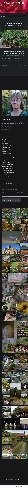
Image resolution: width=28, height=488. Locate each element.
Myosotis (4, 151)
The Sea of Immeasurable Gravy (10, 179)
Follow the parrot (11, 200)
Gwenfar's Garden (6, 147)
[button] (6, 210)
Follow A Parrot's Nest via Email (9, 189)
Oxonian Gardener (6, 162)
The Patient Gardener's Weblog (10, 178)
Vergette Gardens (6, 181)
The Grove (4, 174)
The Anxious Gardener (7, 168)
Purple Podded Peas (7, 166)
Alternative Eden (6, 139)
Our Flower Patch (6, 160)
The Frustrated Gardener (8, 172)
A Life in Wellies (5, 137)
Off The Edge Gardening (8, 157)
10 (26, 65)
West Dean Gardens (7, 183)
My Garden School (6, 149)
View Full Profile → (6, 129)
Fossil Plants (5, 143)
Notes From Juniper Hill (7, 155)
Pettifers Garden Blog (7, 164)
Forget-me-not (5, 141)
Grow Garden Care (6, 145)
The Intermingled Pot (7, 176)
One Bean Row (5, 158)
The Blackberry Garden (7, 170)
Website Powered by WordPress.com (14, 479)
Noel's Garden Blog (7, 153)
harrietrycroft (6, 119)
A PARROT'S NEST (14, 3)
